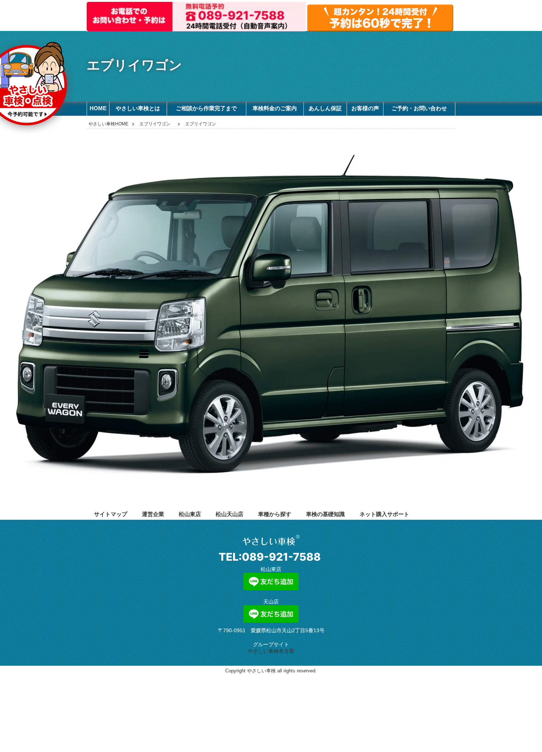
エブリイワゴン (154, 123)
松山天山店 (229, 514)
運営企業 (153, 514)
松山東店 (190, 514)
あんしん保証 (325, 108)
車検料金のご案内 (275, 108)
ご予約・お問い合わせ (419, 108)
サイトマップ (110, 514)
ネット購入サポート (384, 514)
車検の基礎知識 (325, 514)
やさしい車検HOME (108, 123)
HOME (98, 108)
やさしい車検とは (138, 108)
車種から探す (274, 514)
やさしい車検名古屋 (271, 651)
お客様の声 (365, 108)
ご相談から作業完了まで (206, 108)
